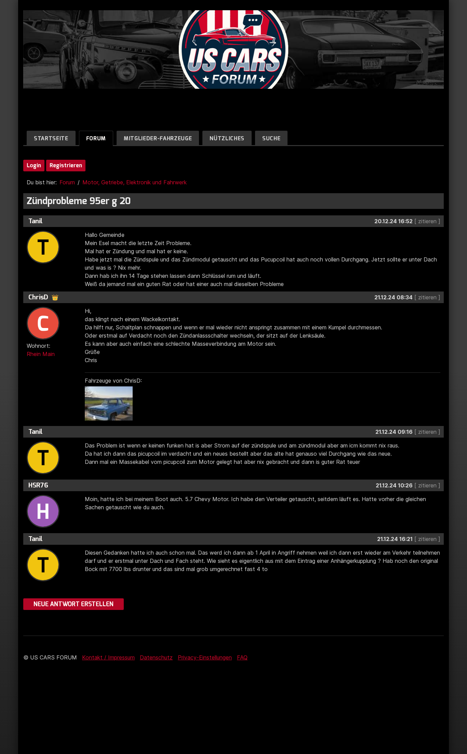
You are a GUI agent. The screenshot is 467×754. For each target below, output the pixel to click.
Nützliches (227, 138)
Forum (96, 138)
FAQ (242, 657)
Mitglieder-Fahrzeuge (158, 138)
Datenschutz (156, 657)
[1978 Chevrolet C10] (110, 418)
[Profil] (43, 261)
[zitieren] (427, 221)
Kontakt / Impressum (108, 657)
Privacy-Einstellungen (205, 657)
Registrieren (66, 165)
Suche (271, 138)
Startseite (51, 138)
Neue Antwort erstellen (74, 604)
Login (34, 165)
